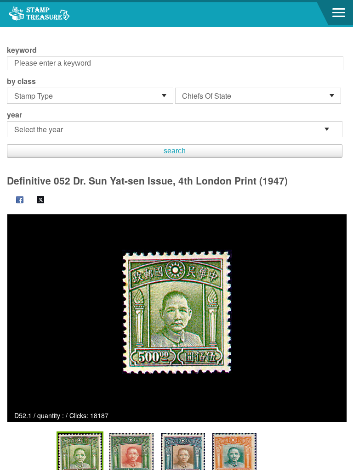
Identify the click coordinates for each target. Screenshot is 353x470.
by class (21, 81)
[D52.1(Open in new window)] (176, 311)
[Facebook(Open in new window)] (15, 200)
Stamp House (57, 15)
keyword (22, 50)
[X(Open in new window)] (36, 200)
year (14, 115)
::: (9, 31)
